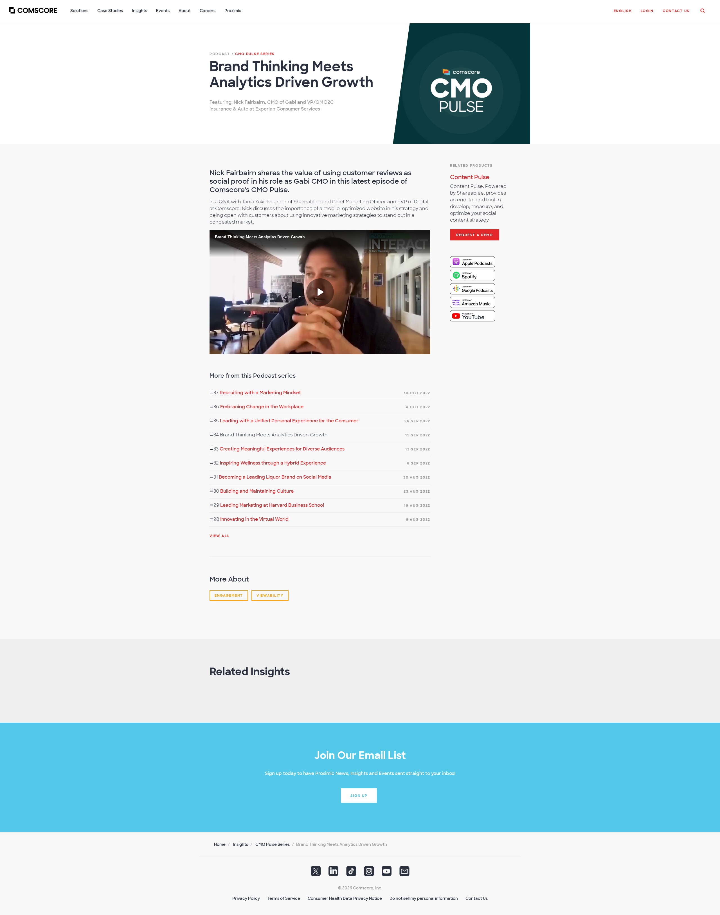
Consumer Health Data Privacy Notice (345, 898)
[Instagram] (369, 873)
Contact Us (476, 898)
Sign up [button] (359, 796)
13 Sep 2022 (417, 449)
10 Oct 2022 (417, 393)
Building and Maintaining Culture (257, 491)
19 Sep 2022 (417, 435)
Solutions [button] (79, 10)
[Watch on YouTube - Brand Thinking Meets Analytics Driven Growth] (477, 316)
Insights (240, 844)
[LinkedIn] (333, 873)
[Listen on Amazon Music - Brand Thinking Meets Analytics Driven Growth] (477, 302)
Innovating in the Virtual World (254, 519)
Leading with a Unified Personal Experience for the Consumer (289, 421)
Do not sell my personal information (424, 898)
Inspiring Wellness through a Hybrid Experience (273, 463)
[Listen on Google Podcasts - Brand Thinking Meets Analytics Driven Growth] (477, 289)
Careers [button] (207, 10)
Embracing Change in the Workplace (261, 407)
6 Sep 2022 (418, 463)
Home (220, 844)
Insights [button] (139, 10)
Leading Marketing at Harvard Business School (272, 505)
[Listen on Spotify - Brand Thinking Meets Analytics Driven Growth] (477, 275)
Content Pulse (469, 177)
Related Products (471, 165)
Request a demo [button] (474, 235)
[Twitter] (316, 873)
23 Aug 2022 (417, 491)
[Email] (404, 873)
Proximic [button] (232, 10)
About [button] (185, 10)
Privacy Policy (246, 898)
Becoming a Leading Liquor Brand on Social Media (275, 477)
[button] (622, 13)
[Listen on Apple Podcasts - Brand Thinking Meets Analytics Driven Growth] (477, 262)
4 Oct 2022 (418, 407)
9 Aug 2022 (418, 519)
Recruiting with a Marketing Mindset (260, 393)
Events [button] (163, 10)
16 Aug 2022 (417, 505)
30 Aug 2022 (416, 477)
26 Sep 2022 (417, 421)
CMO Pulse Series (272, 844)
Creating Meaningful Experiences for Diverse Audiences (282, 449)
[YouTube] (387, 873)
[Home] (33, 13)
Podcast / (242, 54)
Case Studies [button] (110, 10)
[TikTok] (351, 873)
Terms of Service (283, 898)
